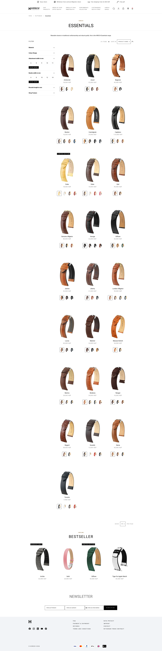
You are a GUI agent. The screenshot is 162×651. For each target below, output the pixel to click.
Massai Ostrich (118, 341)
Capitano (118, 132)
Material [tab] (31, 47)
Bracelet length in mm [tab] (35, 87)
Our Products (38, 15)
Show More (34, 67)
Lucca (67, 341)
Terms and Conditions (82, 628)
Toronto (67, 497)
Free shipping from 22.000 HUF (100, 2)
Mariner (92, 341)
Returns (76, 626)
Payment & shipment (81, 623)
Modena (92, 393)
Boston (67, 132)
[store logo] (34, 8)
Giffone (118, 236)
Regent (67, 445)
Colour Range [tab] (33, 53)
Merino (67, 393)
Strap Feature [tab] (33, 93)
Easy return (43, 2)
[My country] (132, 8)
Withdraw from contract (114, 628)
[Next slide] (75, 194)
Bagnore (118, 80)
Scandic (92, 445)
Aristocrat (67, 80)
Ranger (118, 393)
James (67, 288)
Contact (107, 626)
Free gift (122, 2)
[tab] (42, 41)
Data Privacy (109, 620)
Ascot (92, 80)
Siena (118, 445)
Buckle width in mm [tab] (35, 73)
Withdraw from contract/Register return (69, 2)
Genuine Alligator (67, 236)
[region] (67, 89)
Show (117, 524)
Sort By (113, 41)
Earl (118, 184)
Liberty (92, 288)
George (92, 236)
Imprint (107, 623)
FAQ (74, 620)
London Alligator (117, 288)
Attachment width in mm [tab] (36, 58)
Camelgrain (92, 132)
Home (30, 15)
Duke (67, 184)
